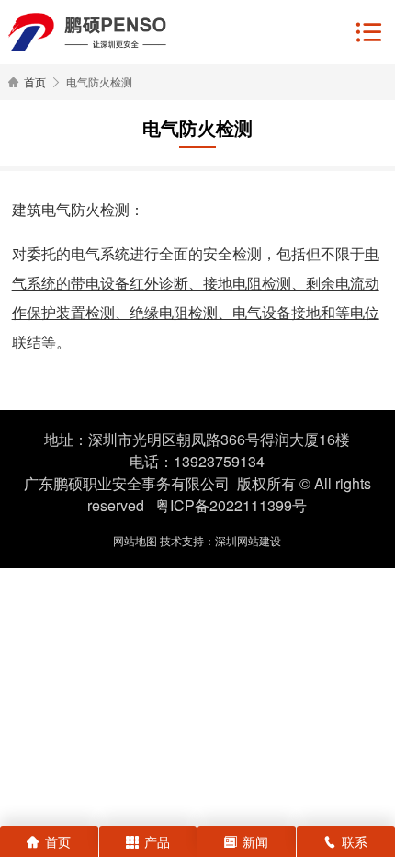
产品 (157, 841)
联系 (354, 841)
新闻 (255, 841)
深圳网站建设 (248, 540)
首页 (35, 81)
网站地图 (135, 540)
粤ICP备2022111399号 (231, 505)
